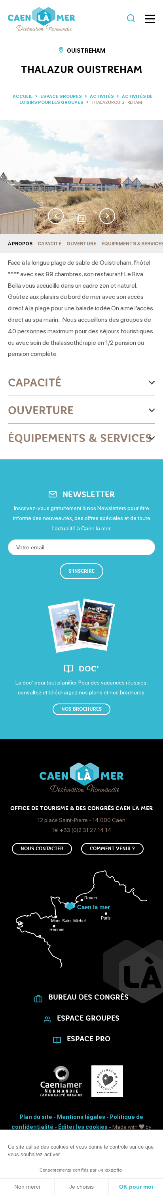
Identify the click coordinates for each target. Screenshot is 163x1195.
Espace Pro (88, 1038)
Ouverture (81, 244)
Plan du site (36, 1117)
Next (107, 216)
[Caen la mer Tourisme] (65, 19)
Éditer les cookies (83, 1127)
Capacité (49, 244)
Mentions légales (81, 1117)
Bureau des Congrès (88, 997)
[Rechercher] (131, 18)
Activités (102, 96)
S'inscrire (81, 571)
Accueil (22, 96)
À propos (20, 244)
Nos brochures (81, 709)
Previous (56, 216)
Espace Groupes (61, 96)
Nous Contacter (42, 848)
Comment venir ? (112, 848)
